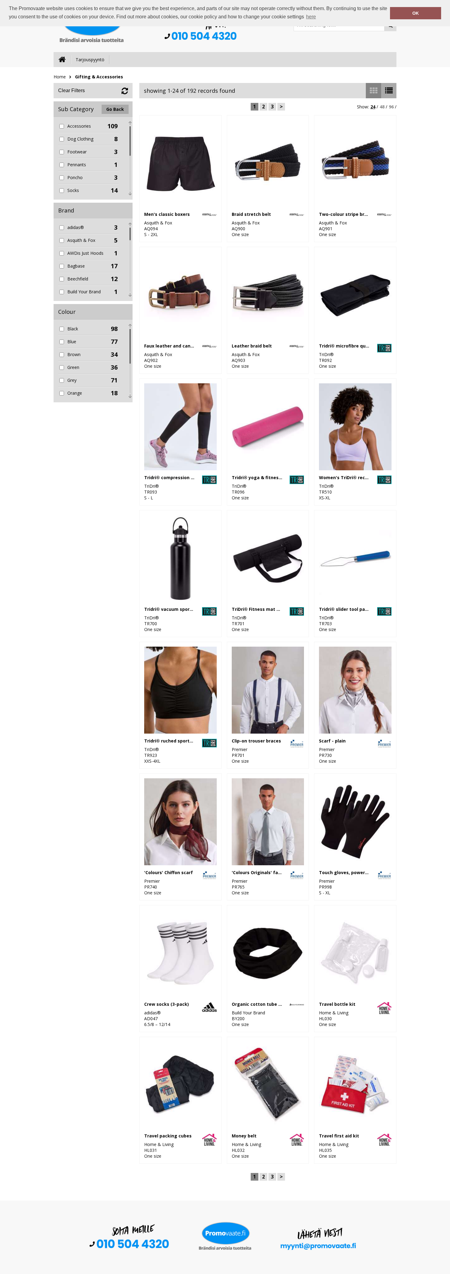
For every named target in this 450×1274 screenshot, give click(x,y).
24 (372, 107)
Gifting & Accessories (99, 77)
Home (60, 77)
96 (391, 107)
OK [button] (415, 13)
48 (382, 107)
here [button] (311, 16)
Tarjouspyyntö (90, 59)
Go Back (115, 109)
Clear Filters (71, 90)
